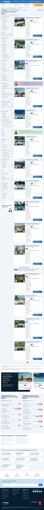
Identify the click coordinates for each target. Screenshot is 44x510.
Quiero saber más (26, 84)
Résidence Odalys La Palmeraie (32, 245)
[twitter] (34, 502)
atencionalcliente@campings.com (36, 1)
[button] (1, 1)
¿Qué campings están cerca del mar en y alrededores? (20, 459)
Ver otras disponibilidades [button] (37, 35)
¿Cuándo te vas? (17, 4)
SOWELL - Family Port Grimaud (32, 201)
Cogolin (35, 342)
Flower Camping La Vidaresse (32, 180)
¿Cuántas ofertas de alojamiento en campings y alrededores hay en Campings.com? (20, 466)
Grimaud (35, 61)
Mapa (27, 19)
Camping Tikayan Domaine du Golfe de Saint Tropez (33, 60)
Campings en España (26, 492)
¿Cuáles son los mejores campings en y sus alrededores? (6, 453)
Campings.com (3, 8)
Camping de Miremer (30, 110)
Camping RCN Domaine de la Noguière (33, 318)
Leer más (30, 127)
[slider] (1, 33)
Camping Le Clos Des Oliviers (32, 88)
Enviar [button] (40, 484)
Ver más (10, 81)
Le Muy (35, 40)
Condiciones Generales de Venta (5, 492)
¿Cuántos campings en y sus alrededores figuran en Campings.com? (6, 466)
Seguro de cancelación (5, 495)
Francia (7, 8)
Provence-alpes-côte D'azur (29, 18)
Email (3, 484)
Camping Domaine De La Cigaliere (32, 17)
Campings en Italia (25, 495)
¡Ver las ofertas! (32, 270)
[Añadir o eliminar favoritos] (24, 25)
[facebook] (31, 502)
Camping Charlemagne (30, 136)
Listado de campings (15, 491)
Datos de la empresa (5, 493)
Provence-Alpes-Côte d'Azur (12, 8)
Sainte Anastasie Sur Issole (38, 181)
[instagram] (33, 502)
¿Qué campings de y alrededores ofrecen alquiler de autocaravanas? (34, 460)
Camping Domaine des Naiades (32, 223)
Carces (35, 296)
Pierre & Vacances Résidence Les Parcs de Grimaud (33, 273)
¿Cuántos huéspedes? (26, 4)
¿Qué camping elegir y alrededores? (20, 453)
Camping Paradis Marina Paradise (32, 341)
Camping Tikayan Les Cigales (31, 39)
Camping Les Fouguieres (30, 295)
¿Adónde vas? (3, 4)
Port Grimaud (36, 160)
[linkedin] (36, 502)
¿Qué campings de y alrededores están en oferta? (6, 459)
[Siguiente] (42, 362)
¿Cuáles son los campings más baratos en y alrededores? (34, 453)
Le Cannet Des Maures (37, 18)
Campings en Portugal (26, 498)
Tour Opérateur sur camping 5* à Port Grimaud (32, 159)
